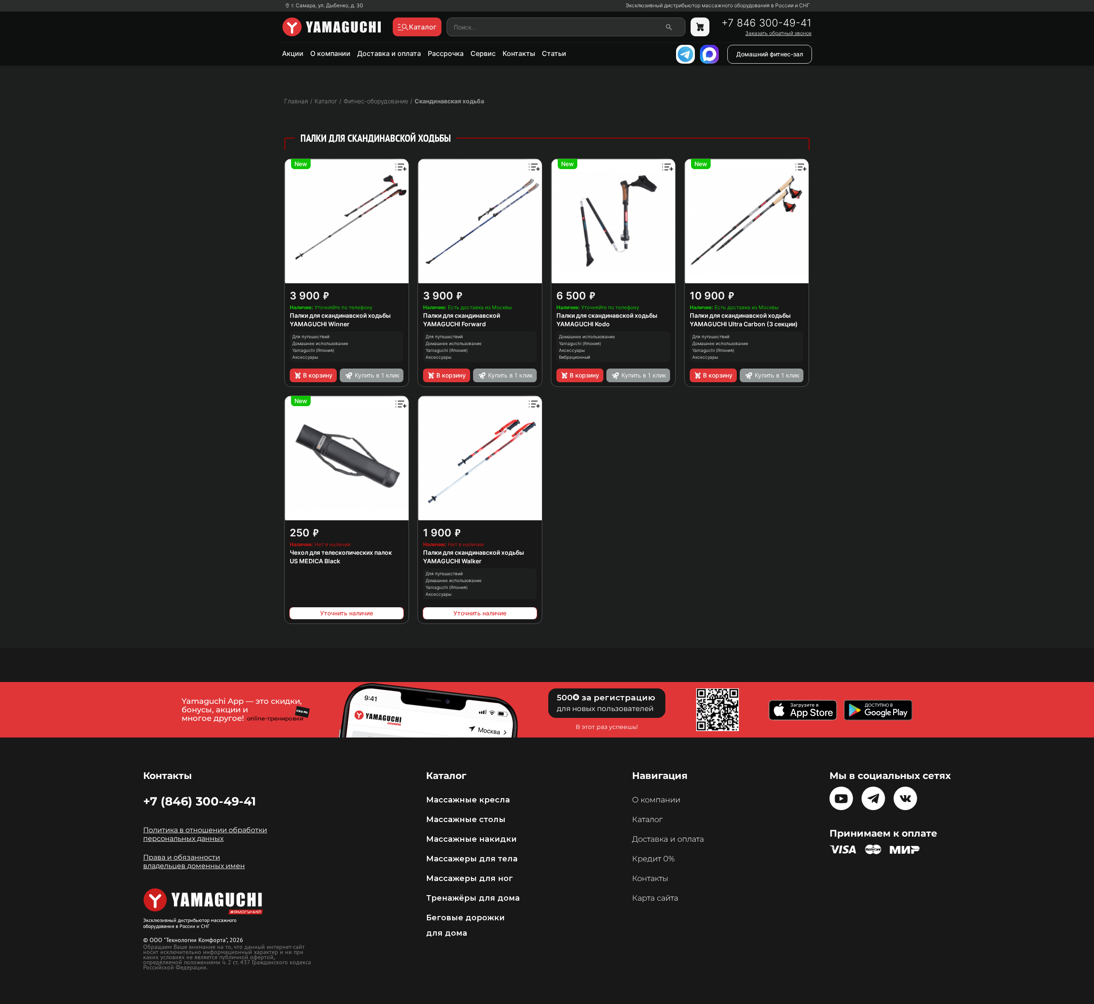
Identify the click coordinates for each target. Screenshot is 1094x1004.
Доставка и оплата (389, 53)
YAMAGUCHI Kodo (583, 324)
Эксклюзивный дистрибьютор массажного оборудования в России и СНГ (718, 6)
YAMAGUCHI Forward (454, 324)
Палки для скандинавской (461, 315)
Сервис (483, 53)
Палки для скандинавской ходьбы (340, 315)
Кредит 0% (653, 858)
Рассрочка (446, 53)
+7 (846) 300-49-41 (199, 801)
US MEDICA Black (315, 561)
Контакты (519, 53)
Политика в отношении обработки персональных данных (205, 834)
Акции (292, 53)
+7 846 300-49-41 (766, 23)
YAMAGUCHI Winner (320, 324)
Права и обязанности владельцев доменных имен (194, 861)
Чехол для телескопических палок (341, 552)
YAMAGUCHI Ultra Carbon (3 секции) (744, 324)
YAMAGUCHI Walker (452, 561)
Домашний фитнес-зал (769, 54)
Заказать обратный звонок (778, 33)
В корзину (317, 375)
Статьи (554, 53)
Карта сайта (655, 898)
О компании (330, 53)
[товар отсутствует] (700, 27)
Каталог (647, 819)
